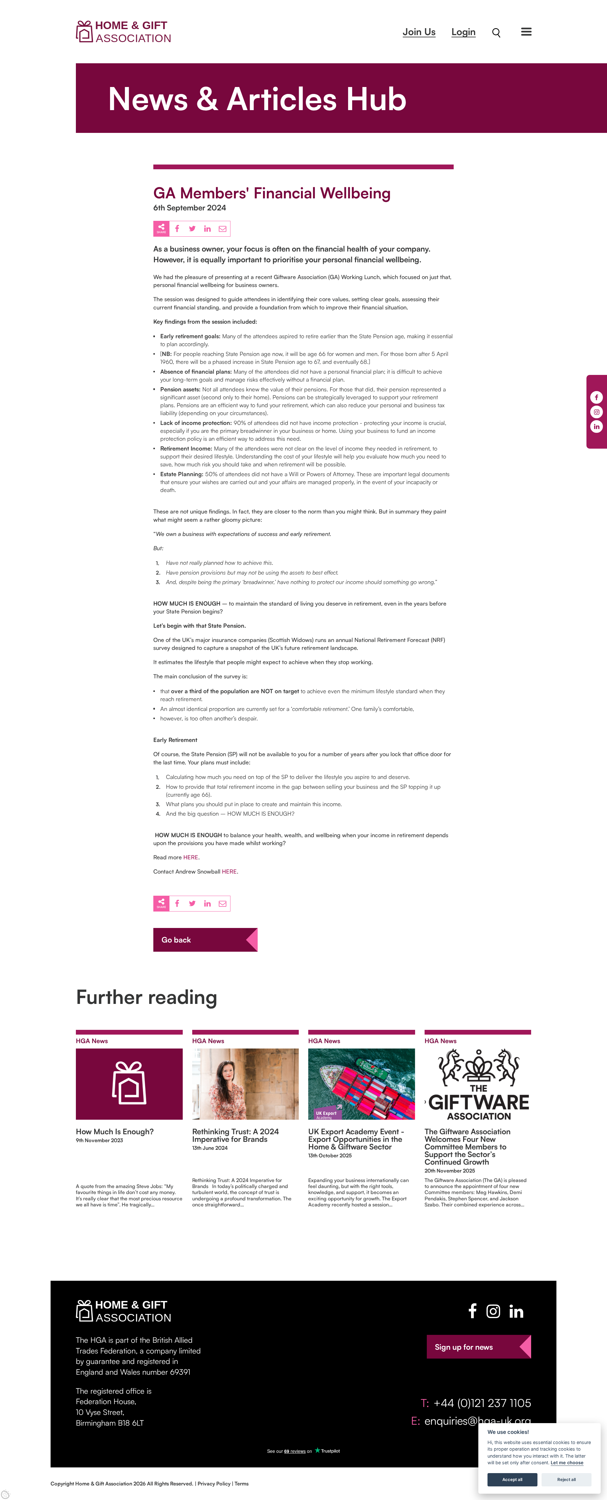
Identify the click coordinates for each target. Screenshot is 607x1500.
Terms (241, 1483)
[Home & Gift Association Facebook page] (472, 1311)
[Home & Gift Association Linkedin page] (516, 1311)
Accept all (512, 1479)
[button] (526, 32)
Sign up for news (464, 1347)
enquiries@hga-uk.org (478, 1420)
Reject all (566, 1479)
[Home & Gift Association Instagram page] (493, 1311)
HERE (190, 857)
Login (463, 31)
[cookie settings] (5, 1494)
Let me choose (567, 1463)
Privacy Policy (214, 1483)
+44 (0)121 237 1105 (482, 1403)
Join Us (419, 31)
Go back (176, 939)
